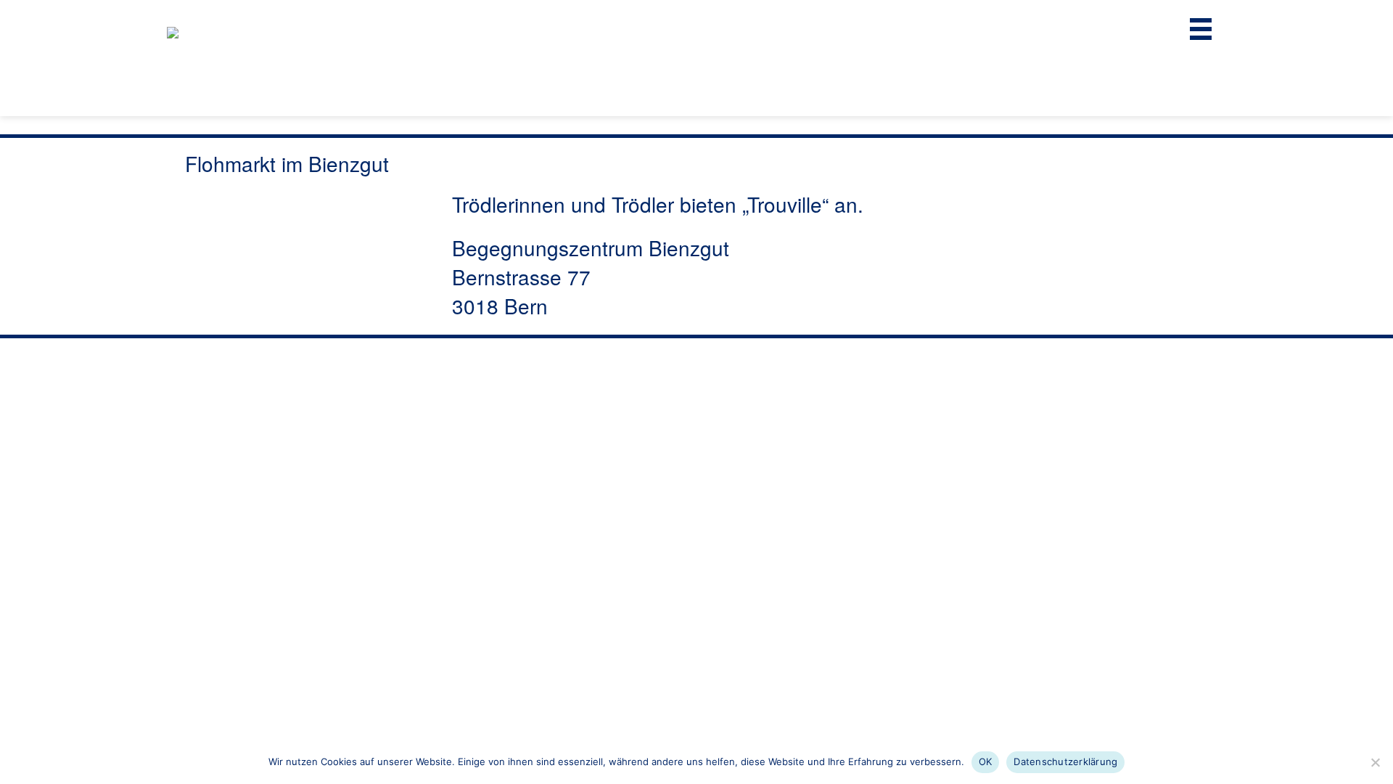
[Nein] (1375, 762)
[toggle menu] (1201, 29)
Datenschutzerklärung (1065, 761)
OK (986, 761)
